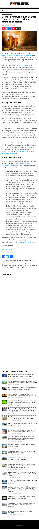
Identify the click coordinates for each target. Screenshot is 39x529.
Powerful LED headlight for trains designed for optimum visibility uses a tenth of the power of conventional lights (21, 410)
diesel (23, 263)
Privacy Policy (19, 525)
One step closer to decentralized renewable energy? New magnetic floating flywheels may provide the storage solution (21, 438)
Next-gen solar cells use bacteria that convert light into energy (21, 445)
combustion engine (14, 263)
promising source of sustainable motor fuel (16, 55)
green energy (19, 265)
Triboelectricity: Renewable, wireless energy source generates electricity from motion (21, 375)
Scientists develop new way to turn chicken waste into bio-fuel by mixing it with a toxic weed (22, 417)
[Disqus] (19, 299)
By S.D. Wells (18, 420)
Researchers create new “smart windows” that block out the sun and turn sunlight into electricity (21, 504)
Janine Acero (13, 25)
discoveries (30, 263)
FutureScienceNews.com (28, 242)
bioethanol (30, 261)
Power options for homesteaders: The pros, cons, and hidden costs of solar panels (22, 458)
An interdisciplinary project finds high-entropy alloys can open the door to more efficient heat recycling (22, 474)
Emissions (5, 265)
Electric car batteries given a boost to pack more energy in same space (22, 424)
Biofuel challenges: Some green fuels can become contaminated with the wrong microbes (22, 395)
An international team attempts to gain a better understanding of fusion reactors (22, 497)
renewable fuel (12, 267)
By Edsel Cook (18, 384)
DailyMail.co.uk (7, 249)
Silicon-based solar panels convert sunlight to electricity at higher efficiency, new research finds (22, 382)
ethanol (11, 265)
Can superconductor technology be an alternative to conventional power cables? (22, 481)
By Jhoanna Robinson (19, 413)
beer (24, 261)
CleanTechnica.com (8, 253)
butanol (4, 263)
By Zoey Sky (17, 461)
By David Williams (18, 378)
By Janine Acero (18, 441)
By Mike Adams (18, 493)
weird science (22, 267)
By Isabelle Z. (18, 448)
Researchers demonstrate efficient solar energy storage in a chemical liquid (22, 452)
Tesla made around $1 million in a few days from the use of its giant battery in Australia (22, 388)
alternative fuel (17, 261)
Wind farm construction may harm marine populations (20, 512)
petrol (27, 265)
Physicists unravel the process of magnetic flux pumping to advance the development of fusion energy (22, 402)
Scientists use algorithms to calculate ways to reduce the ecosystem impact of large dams (21, 430)
